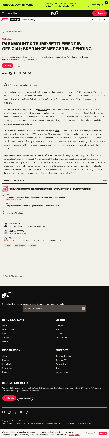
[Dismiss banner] (106, 2)
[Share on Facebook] (15, 73)
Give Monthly (25, 398)
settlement (42, 109)
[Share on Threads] (20, 73)
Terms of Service (35, 423)
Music (58, 329)
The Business (7, 39)
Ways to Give (61, 364)
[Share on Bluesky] (24, 73)
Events (5, 341)
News (4, 325)
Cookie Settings (84, 423)
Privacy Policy (20, 423)
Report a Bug (7, 423)
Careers (5, 360)
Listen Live (12, 13)
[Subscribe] (83, 308)
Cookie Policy (51, 423)
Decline (90, 433)
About (4, 356)
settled (44, 92)
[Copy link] (10, 73)
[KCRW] (6, 297)
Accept (103, 433)
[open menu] (4, 13)
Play (9, 65)
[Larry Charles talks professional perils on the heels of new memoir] (3, 204)
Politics (33, 246)
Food (4, 333)
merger (6, 99)
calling (57, 130)
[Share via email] (29, 73)
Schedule (102, 20)
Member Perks (62, 372)
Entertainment (20, 246)
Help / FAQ (6, 364)
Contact (5, 372)
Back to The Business (13, 32)
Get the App (95, 5)
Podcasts (60, 333)
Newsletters (7, 368)
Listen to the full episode (14, 213)
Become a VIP (61, 360)
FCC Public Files (66, 423)
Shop (58, 368)
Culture (7, 246)
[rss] (19, 66)
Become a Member (63, 356)
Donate (101, 13)
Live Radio (60, 325)
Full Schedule (61, 337)
